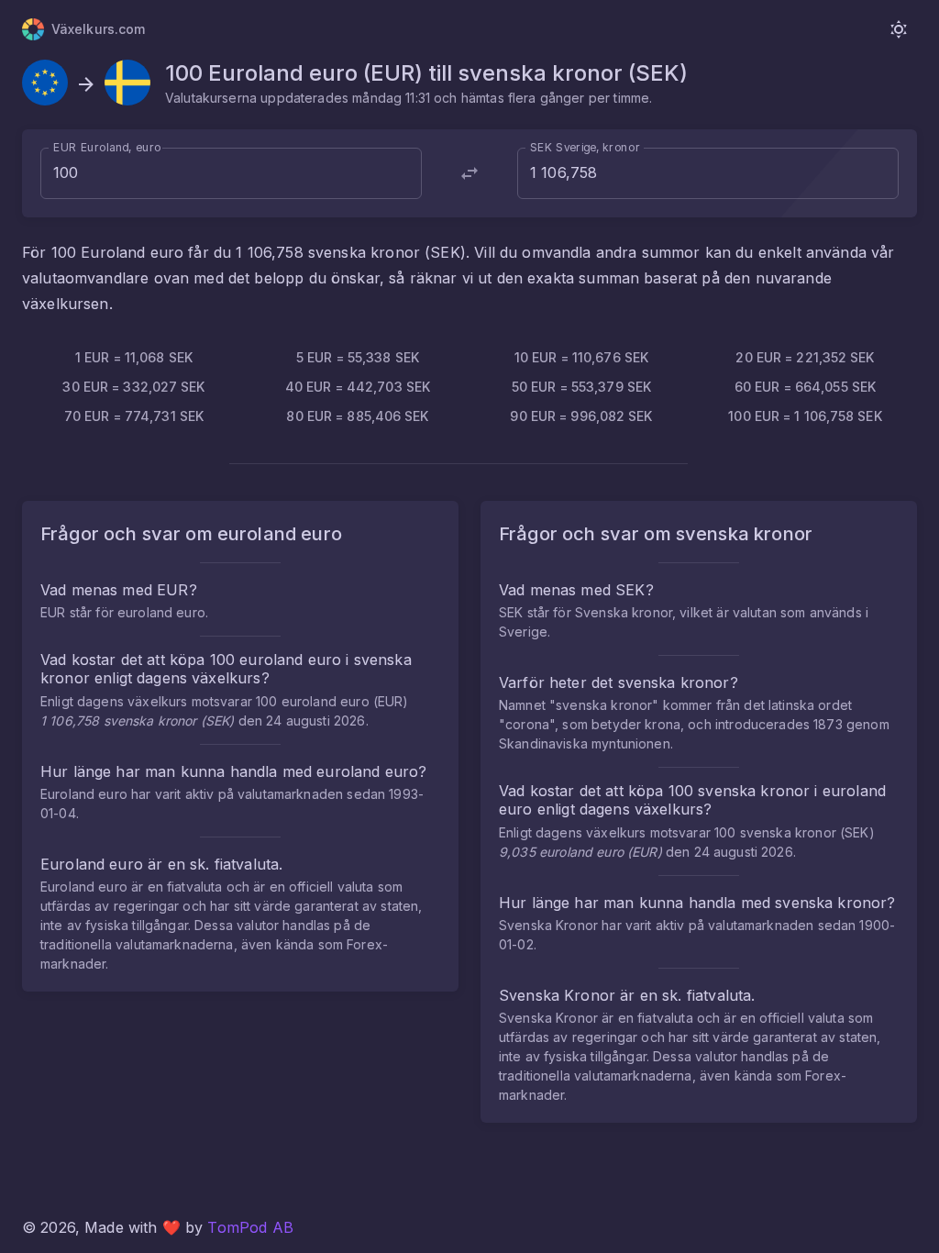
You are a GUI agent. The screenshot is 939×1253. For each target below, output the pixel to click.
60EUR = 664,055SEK (805, 386)
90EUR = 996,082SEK (581, 416)
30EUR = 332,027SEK (133, 386)
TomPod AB (250, 1227)
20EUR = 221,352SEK (804, 357)
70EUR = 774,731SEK (134, 416)
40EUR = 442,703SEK (357, 386)
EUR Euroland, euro (107, 147)
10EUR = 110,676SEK (581, 357)
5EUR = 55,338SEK (357, 357)
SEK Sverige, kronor (585, 147)
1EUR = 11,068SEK (134, 357)
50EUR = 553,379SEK (581, 386)
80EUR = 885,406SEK (357, 416)
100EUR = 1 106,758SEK (804, 416)
